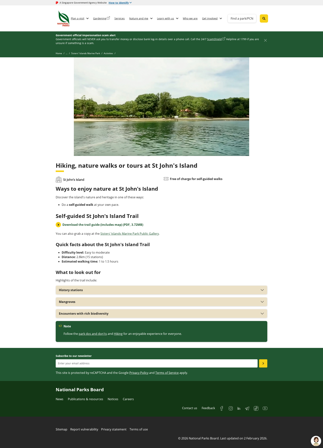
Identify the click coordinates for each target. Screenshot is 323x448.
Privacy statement (114, 429)
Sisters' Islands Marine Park (85, 53)
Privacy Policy (138, 373)
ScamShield (214, 39)
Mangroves (67, 302)
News (59, 399)
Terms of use (139, 429)
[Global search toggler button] (264, 18)
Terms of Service (167, 373)
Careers (128, 399)
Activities (108, 53)
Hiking (118, 334)
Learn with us (165, 18)
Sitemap (61, 429)
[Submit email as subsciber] (263, 363)
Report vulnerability (84, 429)
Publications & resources (85, 399)
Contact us (189, 408)
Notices (113, 399)
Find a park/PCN (242, 18)
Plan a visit (77, 18)
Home (59, 53)
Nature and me (138, 18)
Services (119, 18)
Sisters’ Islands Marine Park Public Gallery (129, 234)
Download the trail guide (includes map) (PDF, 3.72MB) (102, 225)
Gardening (99, 18)
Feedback (208, 408)
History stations (71, 290)
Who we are (190, 18)
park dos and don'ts (93, 334)
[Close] (265, 40)
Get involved (210, 18)
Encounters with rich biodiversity (83, 313)
